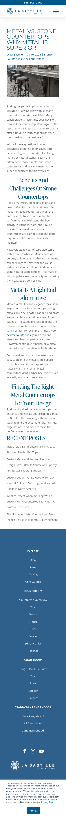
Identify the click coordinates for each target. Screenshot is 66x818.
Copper (33, 636)
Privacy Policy (48, 802)
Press (33, 567)
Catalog (33, 574)
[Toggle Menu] (56, 11)
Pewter (33, 614)
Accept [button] (33, 810)
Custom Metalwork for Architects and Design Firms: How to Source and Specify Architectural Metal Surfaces (32, 464)
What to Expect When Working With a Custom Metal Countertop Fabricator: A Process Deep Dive (31, 501)
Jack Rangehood (33, 716)
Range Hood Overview (33, 669)
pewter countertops (19, 335)
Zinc (33, 607)
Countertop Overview (33, 600)
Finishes (33, 650)
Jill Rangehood (33, 723)
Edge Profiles (33, 643)
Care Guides (33, 581)
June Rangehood (33, 730)
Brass (33, 629)
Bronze (33, 621)
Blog (33, 560)
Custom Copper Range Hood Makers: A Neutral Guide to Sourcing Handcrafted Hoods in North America (31, 483)
